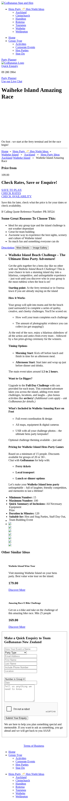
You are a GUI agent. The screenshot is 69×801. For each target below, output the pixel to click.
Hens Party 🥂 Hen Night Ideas (26, 9)
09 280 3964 (8, 72)
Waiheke (20, 28)
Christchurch (23, 15)
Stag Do (20, 53)
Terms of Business (34, 745)
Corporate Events (25, 47)
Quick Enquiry (9, 66)
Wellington (22, 31)
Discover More (16, 589)
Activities (21, 44)
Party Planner (8, 59)
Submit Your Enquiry (16, 718)
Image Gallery (40, 247)
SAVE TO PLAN (11, 189)
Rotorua (20, 21)
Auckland (21, 12)
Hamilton (21, 18)
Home (11, 37)
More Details (22, 247)
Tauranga (21, 25)
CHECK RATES (11, 193)
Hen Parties (22, 50)
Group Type (15, 40)
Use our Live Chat (11, 81)
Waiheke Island (10, 154)
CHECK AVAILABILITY (16, 196)
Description (7, 247)
